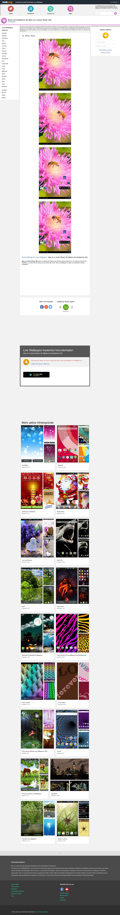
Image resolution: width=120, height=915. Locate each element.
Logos (3, 68)
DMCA (46, 912)
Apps (12, 896)
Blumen (4, 43)
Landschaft (5, 63)
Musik (3, 74)
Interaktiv (4, 90)
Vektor (3, 95)
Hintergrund (5, 58)
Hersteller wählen (64, 893)
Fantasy (4, 51)
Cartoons (4, 46)
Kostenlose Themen (16, 893)
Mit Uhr (4, 92)
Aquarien (4, 35)
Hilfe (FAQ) (63, 900)
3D (23, 35)
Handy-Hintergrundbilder (17, 891)
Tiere (3, 84)
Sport (3, 81)
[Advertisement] (10, 131)
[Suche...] (116, 13)
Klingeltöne (14, 889)
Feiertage (4, 53)
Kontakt (62, 897)
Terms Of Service (39, 912)
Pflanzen (4, 76)
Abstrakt (4, 33)
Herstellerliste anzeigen (105, 50)
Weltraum (4, 86)
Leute (3, 66)
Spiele (3, 79)
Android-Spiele (15, 884)
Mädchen (4, 71)
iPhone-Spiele (15, 886)
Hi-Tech (4, 56)
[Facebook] (62, 890)
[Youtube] (67, 890)
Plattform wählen (105, 52)
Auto (3, 41)
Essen (3, 48)
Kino (3, 61)
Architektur (5, 38)
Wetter (3, 97)
